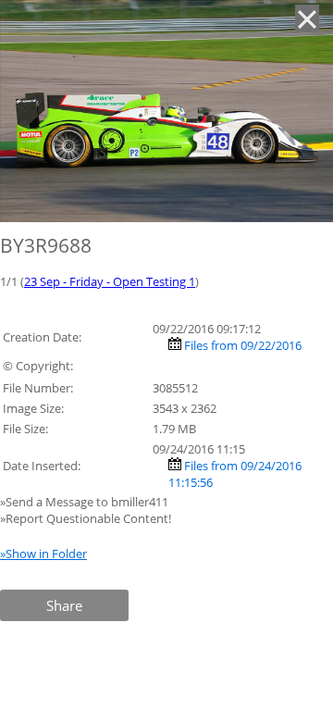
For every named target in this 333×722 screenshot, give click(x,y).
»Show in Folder (43, 553)
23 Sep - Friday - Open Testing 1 (109, 281)
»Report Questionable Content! (85, 518)
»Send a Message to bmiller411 (85, 501)
